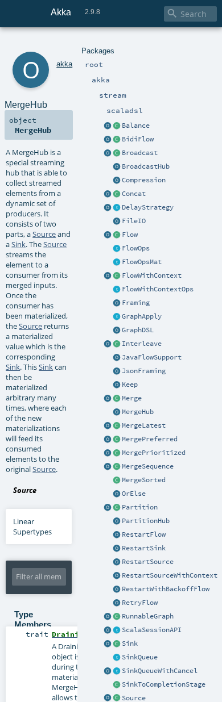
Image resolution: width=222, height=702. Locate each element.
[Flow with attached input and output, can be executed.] (116, 616)
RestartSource (148, 562)
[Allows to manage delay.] (116, 207)
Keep (130, 384)
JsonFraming (144, 371)
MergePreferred (150, 439)
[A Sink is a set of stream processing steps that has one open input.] (116, 644)
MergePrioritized (154, 453)
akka (64, 64)
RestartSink (144, 548)
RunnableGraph (148, 616)
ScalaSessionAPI (152, 630)
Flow (130, 235)
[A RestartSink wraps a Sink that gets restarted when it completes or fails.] (116, 548)
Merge (132, 398)
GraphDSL (138, 330)
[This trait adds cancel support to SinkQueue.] (116, 671)
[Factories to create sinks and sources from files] (116, 221)
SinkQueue (140, 657)
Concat (134, 194)
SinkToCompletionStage (163, 684)
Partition (140, 507)
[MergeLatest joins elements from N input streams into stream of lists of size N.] (107, 426)
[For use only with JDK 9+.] (116, 357)
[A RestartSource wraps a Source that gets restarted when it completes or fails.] (116, 562)
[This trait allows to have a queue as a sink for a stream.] (116, 657)
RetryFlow (140, 603)
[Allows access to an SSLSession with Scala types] (116, 630)
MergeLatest (144, 425)
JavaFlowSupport (152, 357)
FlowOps (136, 248)
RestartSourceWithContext (169, 575)
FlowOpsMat (142, 262)
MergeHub (138, 412)
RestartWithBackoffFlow (165, 589)
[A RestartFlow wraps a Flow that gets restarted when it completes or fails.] (116, 535)
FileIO (134, 221)
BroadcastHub (146, 166)
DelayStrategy (148, 207)
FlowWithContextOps (158, 289)
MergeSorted (144, 480)
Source (134, 698)
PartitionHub (146, 521)
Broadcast (140, 153)
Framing (136, 303)
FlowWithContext (152, 275)
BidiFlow (138, 139)
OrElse (134, 494)
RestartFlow (144, 534)
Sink (130, 643)
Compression (144, 180)
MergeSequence (148, 466)
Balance (136, 125)
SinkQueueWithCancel (160, 671)
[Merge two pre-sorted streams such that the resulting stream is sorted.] (116, 480)
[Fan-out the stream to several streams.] (116, 126)
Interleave (142, 344)
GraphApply (142, 316)
